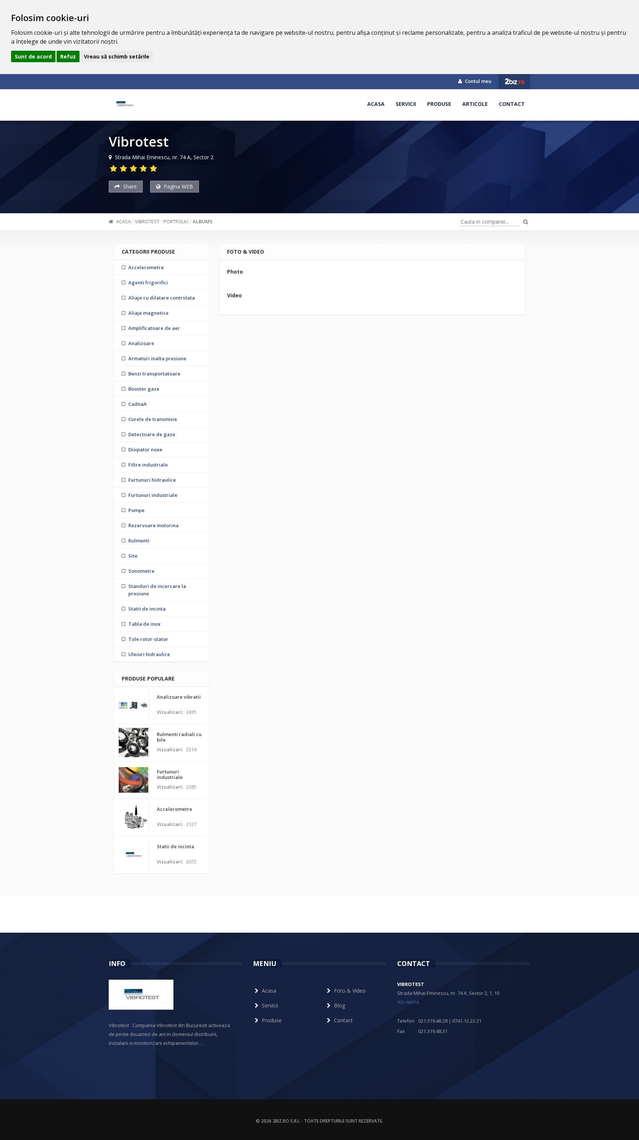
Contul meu (477, 81)
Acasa (376, 103)
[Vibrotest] (125, 104)
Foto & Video (350, 990)
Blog (339, 1005)
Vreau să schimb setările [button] (116, 56)
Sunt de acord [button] (33, 56)
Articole (475, 103)
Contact (512, 103)
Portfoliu (175, 221)
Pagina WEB (177, 186)
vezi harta (408, 1002)
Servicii (406, 103)
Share (129, 186)
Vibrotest (147, 221)
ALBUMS (203, 221)
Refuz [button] (68, 56)
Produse (439, 103)
